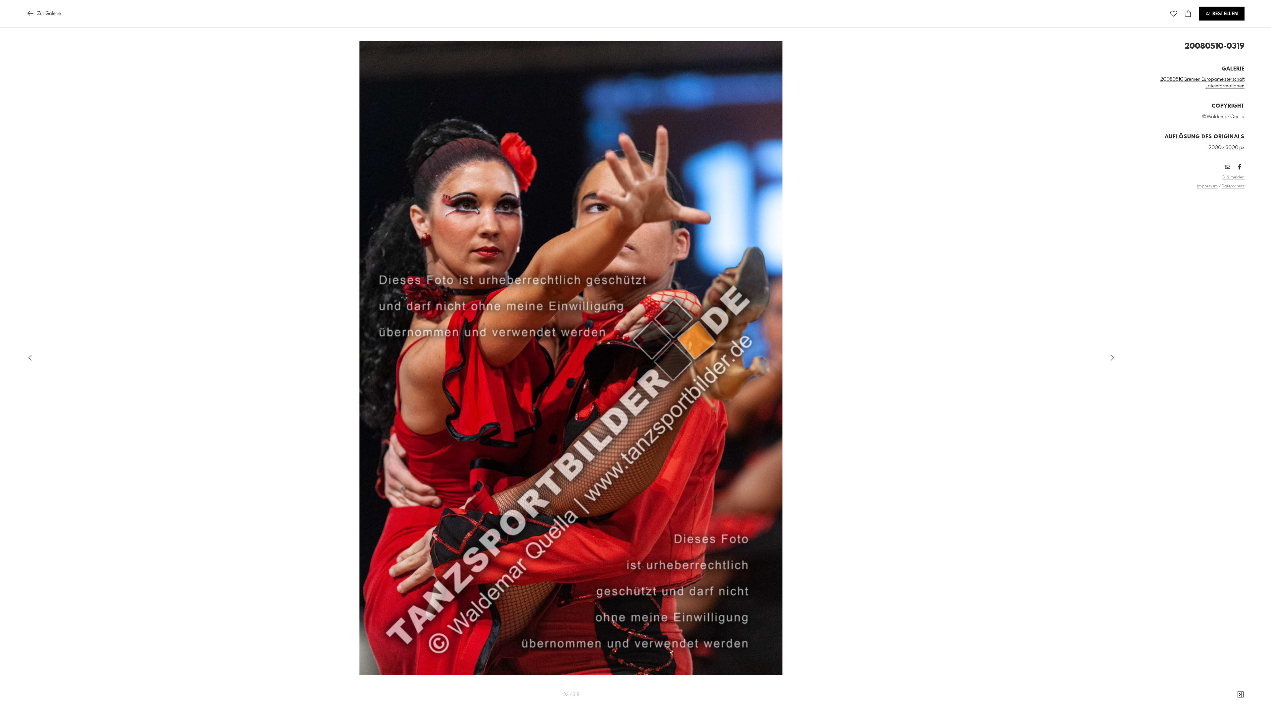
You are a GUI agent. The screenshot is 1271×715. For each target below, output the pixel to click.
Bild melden (1233, 177)
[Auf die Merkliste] (1174, 13)
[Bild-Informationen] (1241, 694)
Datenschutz (1233, 186)
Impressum (1207, 186)
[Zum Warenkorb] (1188, 13)
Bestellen (1224, 14)
